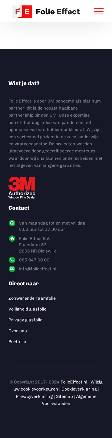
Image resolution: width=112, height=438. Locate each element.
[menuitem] (96, 11)
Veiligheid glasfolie (27, 309)
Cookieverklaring (79, 389)
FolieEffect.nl (74, 382)
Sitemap (64, 396)
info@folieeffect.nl (37, 268)
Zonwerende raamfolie (32, 298)
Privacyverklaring (34, 396)
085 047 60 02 (34, 260)
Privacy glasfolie (25, 319)
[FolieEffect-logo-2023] (46, 11)
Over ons (17, 330)
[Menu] (96, 11)
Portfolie (17, 341)
